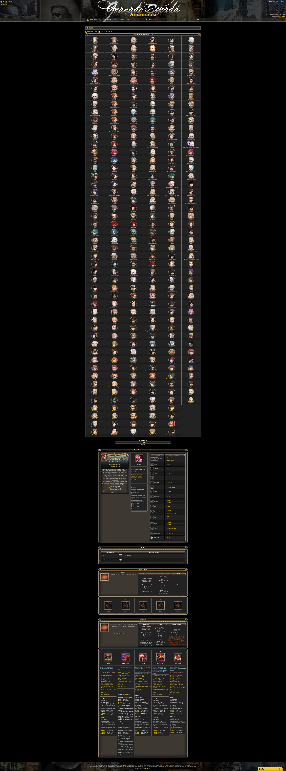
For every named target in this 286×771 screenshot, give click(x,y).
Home (272, 1)
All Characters (171, 487)
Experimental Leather (114, 488)
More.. (162, 20)
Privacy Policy (146, 768)
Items (111, 20)
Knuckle (104, 560)
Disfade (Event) (171, 513)
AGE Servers (187, 20)
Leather (169, 491)
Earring (169, 468)
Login (277, 1)
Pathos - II (134, 506)
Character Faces (92, 32)
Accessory (170, 478)
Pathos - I (134, 505)
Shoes (169, 522)
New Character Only (107, 32)
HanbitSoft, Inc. (135, 765)
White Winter (170, 460)
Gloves (169, 500)
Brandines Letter (171, 528)
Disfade (169, 510)
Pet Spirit (169, 538)
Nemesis (126, 560)
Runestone (170, 533)
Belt (168, 516)
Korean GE (3, 4)
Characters (95, 20)
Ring (168, 506)
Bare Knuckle (127, 555)
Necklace (169, 482)
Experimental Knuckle (115, 489)
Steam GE (3, 3)
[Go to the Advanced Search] (198, 20)
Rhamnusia (125, 694)
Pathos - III (135, 508)
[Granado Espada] (143, 11)
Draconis (169, 457)
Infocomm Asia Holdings (112, 765)
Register (282, 1)
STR (126, 713)
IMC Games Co (124, 765)
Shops (151, 20)
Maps (126, 20)
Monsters (137, 20)
